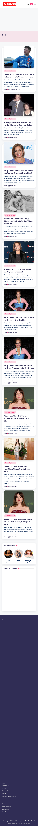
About (4, 783)
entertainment (10, 215)
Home (4, 788)
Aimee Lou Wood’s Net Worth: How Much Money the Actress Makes (17, 469)
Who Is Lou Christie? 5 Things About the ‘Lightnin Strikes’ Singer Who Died (19, 221)
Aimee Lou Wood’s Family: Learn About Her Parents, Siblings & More (18, 521)
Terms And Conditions (9, 796)
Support (4, 793)
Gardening (5, 809)
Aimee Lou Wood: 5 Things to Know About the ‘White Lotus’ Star (17, 418)
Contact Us (5, 785)
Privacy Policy (6, 791)
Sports (4, 812)
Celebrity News (10, 70)
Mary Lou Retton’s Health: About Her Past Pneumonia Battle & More (19, 366)
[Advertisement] (19, 19)
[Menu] (35, 4)
